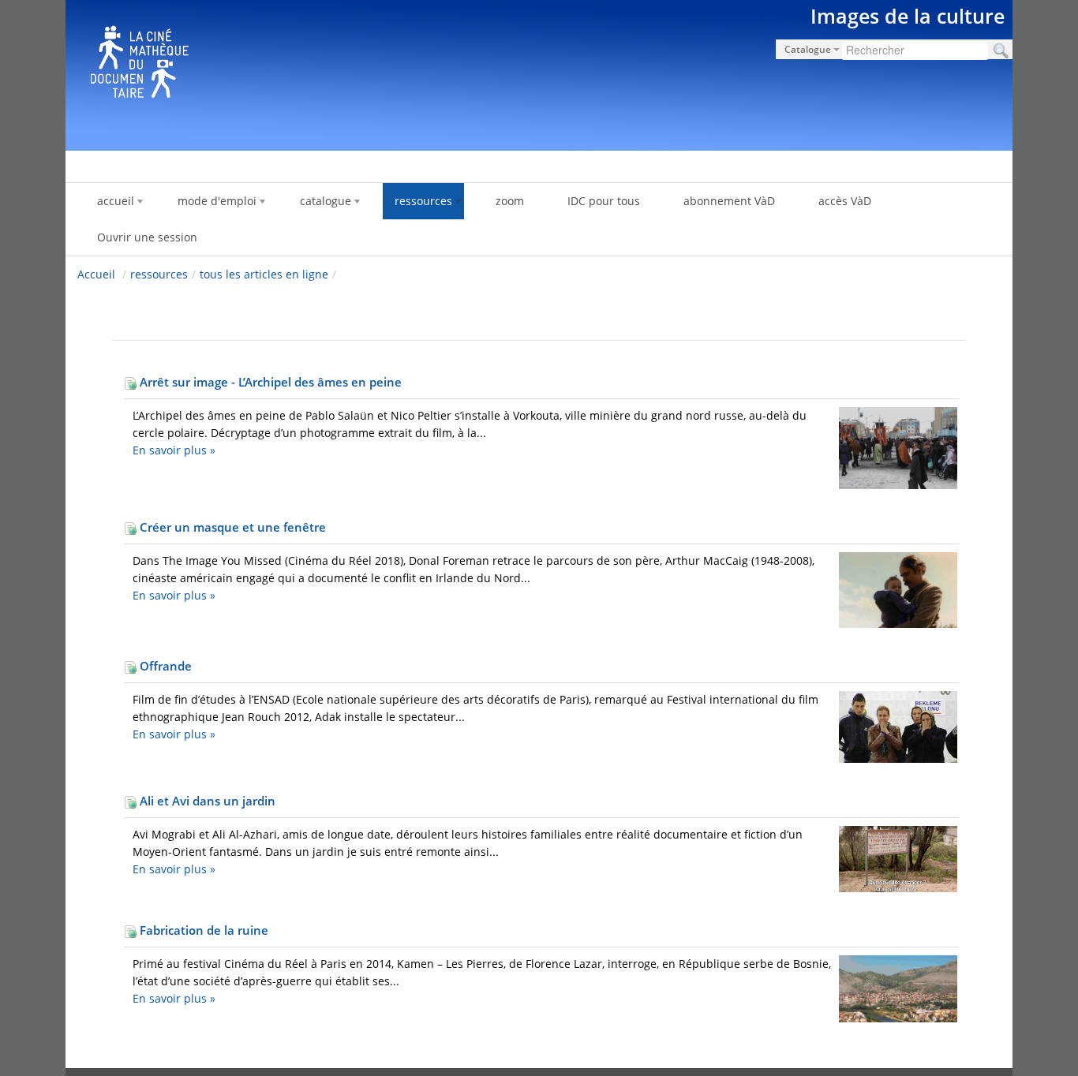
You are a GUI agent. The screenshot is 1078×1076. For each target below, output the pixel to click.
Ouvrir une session (147, 237)
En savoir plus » (174, 450)
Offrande (164, 666)
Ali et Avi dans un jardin (206, 801)
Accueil (96, 274)
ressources (159, 274)
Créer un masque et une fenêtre (231, 527)
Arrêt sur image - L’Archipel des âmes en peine (269, 382)
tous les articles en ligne (264, 274)
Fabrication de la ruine (202, 930)
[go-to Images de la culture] (539, 72)
